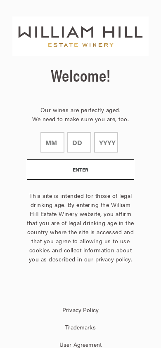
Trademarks (80, 327)
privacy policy (113, 259)
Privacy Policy (80, 310)
